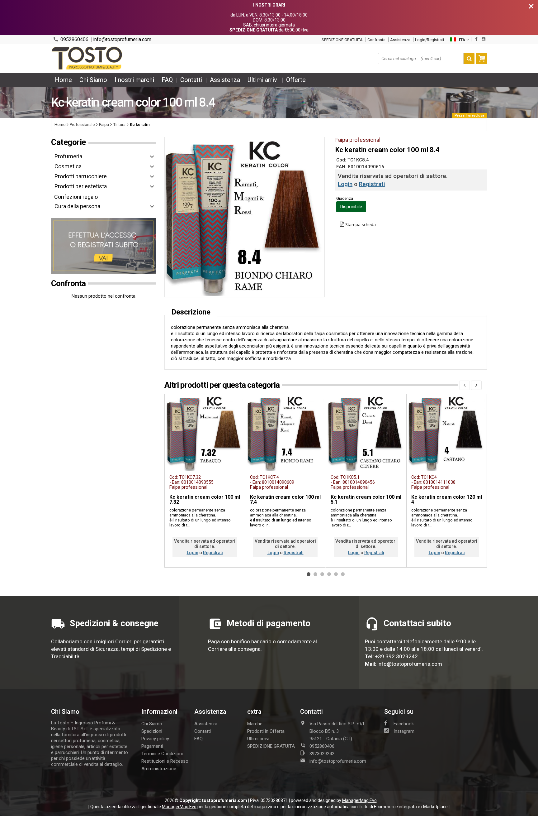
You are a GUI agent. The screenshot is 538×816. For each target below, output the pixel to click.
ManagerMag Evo (359, 800)
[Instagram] (483, 39)
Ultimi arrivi (263, 80)
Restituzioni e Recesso (164, 761)
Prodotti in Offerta (266, 731)
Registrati (372, 184)
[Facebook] (476, 39)
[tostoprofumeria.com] (87, 58)
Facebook (404, 724)
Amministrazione (158, 768)
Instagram (404, 731)
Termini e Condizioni (162, 753)
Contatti (191, 80)
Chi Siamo (93, 80)
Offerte (296, 80)
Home (63, 80)
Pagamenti (152, 746)
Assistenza (400, 39)
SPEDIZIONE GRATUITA (342, 39)
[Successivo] (476, 385)
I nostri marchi (134, 80)
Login (345, 184)
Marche (254, 724)
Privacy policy (155, 739)
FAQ (167, 80)
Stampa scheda (360, 224)
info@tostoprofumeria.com (122, 39)
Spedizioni (151, 731)
